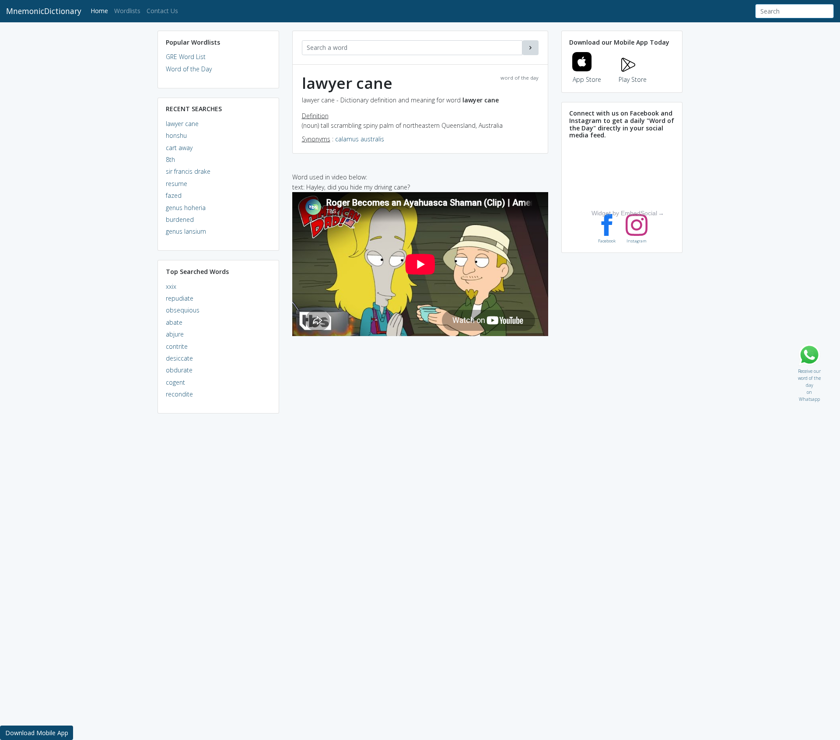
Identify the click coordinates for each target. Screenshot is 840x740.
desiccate (179, 358)
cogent (175, 382)
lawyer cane (182, 123)
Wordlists (127, 11)
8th (170, 159)
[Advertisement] (218, 554)
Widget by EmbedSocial (624, 213)
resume (176, 183)
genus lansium (186, 231)
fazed (174, 195)
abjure (175, 334)
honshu (176, 135)
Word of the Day (189, 69)
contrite (177, 346)
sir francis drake (188, 171)
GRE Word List (186, 57)
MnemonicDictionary (43, 11)
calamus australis (359, 139)
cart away (179, 148)
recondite (179, 394)
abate (174, 322)
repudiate (179, 298)
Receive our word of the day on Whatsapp (809, 369)
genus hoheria (186, 207)
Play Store (633, 79)
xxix (171, 286)
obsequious (183, 310)
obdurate (179, 370)
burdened (180, 219)
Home (101, 10)
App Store (587, 79)
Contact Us (162, 11)
